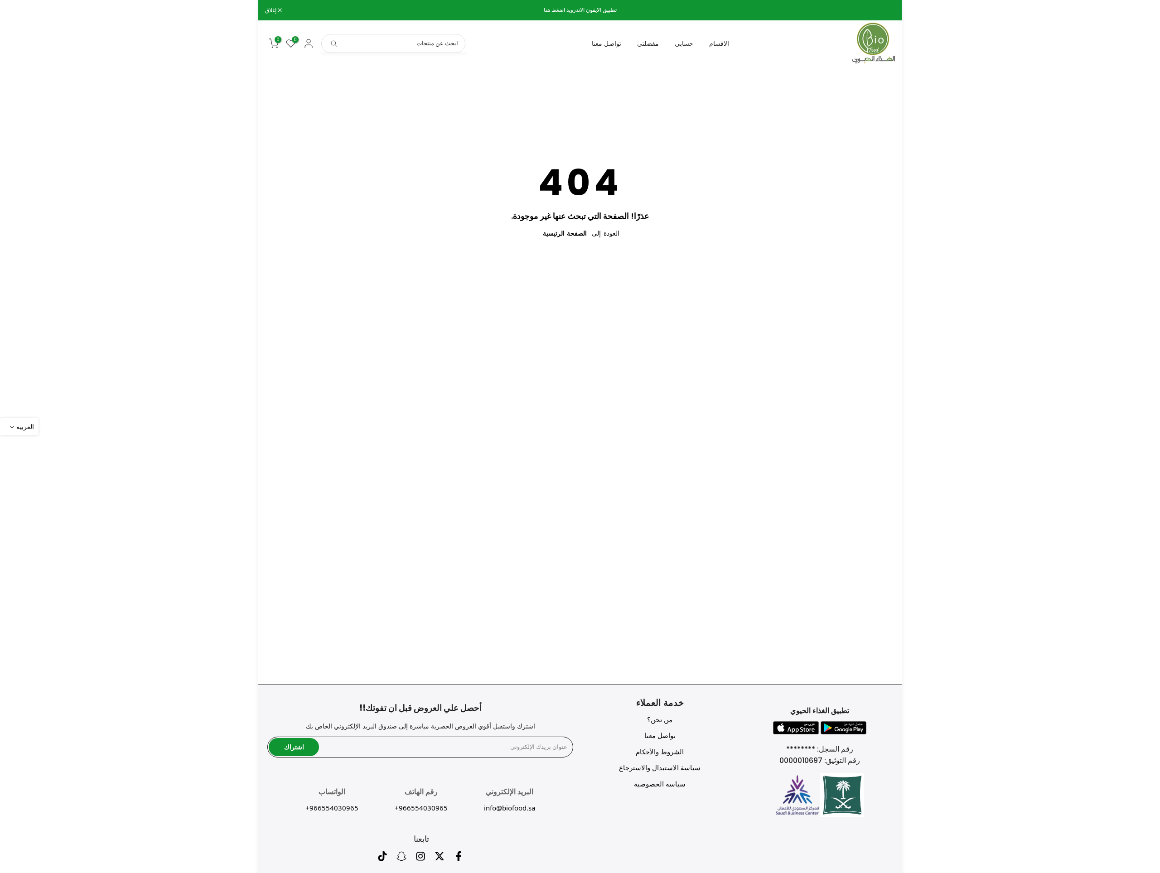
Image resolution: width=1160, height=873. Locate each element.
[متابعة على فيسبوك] (459, 859)
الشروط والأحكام (660, 752)
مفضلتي (648, 43)
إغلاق (884, 10)
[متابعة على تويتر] (440, 859)
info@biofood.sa (509, 807)
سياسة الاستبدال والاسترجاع (660, 767)
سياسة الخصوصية (660, 784)
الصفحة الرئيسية (565, 233)
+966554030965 (421, 807)
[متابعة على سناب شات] (401, 859)
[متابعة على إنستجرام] (420, 859)
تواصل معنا (606, 43)
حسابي (684, 43)
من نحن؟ (659, 719)
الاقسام (719, 43)
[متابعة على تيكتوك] (382, 859)
